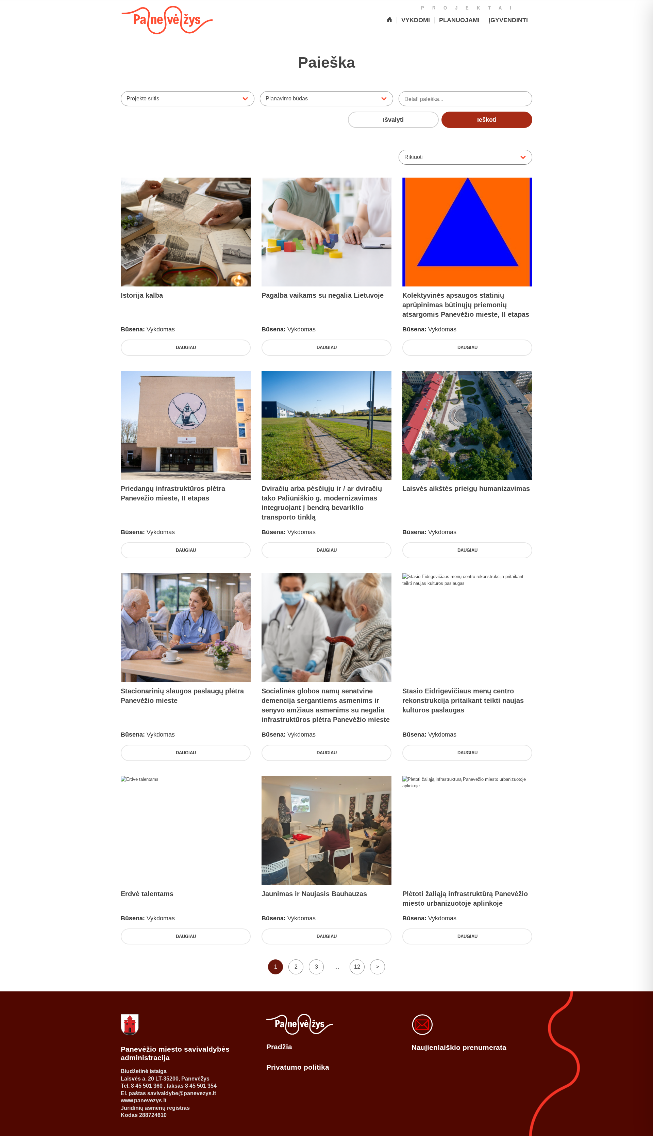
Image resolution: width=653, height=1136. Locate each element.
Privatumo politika (297, 1067)
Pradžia (279, 1047)
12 (357, 967)
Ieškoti (487, 119)
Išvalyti (393, 119)
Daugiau (186, 347)
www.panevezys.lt (143, 1100)
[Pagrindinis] (389, 20)
